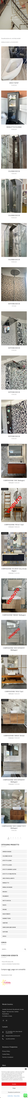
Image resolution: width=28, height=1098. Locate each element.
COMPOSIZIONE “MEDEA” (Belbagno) (14, 615)
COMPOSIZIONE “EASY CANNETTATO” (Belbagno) (14, 827)
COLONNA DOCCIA (14, 171)
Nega (14, 1088)
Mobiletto (6, 883)
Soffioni (5, 932)
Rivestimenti (6, 914)
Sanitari (5, 923)
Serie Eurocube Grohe (9, 927)
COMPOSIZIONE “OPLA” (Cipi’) (14, 691)
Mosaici (5, 892)
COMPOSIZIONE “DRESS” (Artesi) (14, 735)
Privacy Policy (17, 1095)
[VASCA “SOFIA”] (14, 63)
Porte (4, 905)
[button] (26, 1069)
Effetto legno (7, 860)
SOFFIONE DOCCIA (14, 304)
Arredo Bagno (7, 851)
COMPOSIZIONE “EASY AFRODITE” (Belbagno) (14, 649)
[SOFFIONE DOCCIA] (14, 284)
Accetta (14, 1084)
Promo (5, 909)
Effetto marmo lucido (9, 869)
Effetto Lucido (7, 865)
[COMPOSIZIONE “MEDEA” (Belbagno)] (14, 595)
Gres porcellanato (8, 878)
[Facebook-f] (3, 1020)
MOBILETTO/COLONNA (14, 127)
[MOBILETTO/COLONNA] (14, 107)
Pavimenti (6, 896)
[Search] (25, 949)
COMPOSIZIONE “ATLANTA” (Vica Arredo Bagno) (14, 570)
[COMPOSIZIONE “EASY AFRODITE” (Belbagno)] (14, 632)
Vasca (4, 936)
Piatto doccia (7, 900)
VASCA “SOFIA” (14, 83)
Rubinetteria (7, 918)
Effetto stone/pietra (9, 874)
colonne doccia (7, 856)
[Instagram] (6, 1020)
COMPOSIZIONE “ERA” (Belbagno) (14, 480)
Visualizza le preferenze (14, 1092)
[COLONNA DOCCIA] (14, 152)
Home (11, 19)
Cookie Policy (10, 1095)
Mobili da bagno (7, 887)
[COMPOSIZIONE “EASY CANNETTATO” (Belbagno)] (14, 806)
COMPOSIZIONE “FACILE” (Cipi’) (14, 524)
